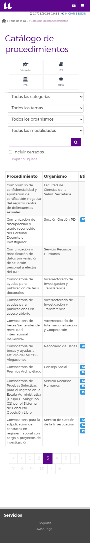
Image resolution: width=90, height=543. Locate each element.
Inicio (4, 21)
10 (41, 468)
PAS (26, 85)
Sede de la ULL (18, 21)
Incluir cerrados (29, 152)
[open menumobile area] (82, 6)
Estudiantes (25, 70)
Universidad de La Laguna (11, 5)
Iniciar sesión (75, 13)
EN (74, 6)
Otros (61, 85)
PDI (61, 70)
